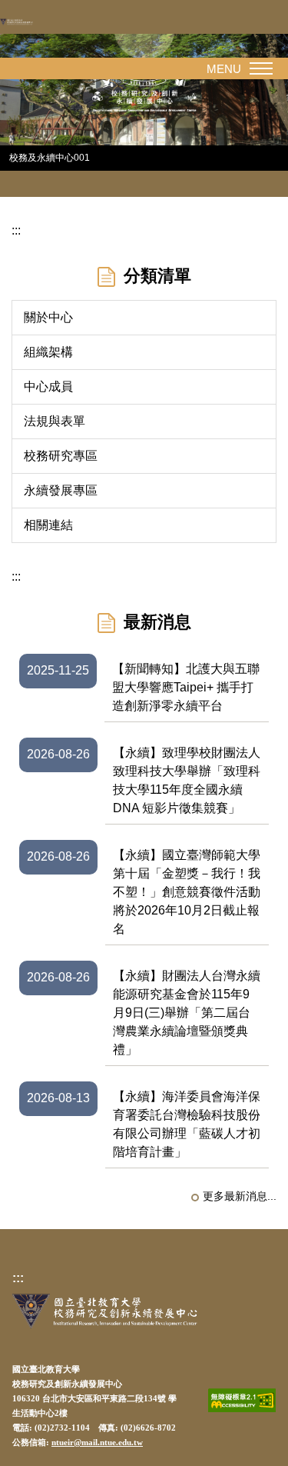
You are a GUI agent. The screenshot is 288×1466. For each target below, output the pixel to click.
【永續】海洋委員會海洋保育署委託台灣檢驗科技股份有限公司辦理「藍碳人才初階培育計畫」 (186, 1124)
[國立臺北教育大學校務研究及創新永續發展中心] (27, 22)
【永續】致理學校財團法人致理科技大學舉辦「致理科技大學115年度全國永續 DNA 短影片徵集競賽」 (186, 780)
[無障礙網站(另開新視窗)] (242, 1400)
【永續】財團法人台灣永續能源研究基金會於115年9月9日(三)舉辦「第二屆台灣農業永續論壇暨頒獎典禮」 (186, 1012)
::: (16, 230)
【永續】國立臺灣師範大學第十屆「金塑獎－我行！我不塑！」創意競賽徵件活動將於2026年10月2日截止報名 (186, 891)
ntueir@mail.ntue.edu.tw (97, 1442)
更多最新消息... (239, 1196)
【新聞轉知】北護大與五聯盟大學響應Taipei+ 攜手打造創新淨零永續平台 (186, 687)
